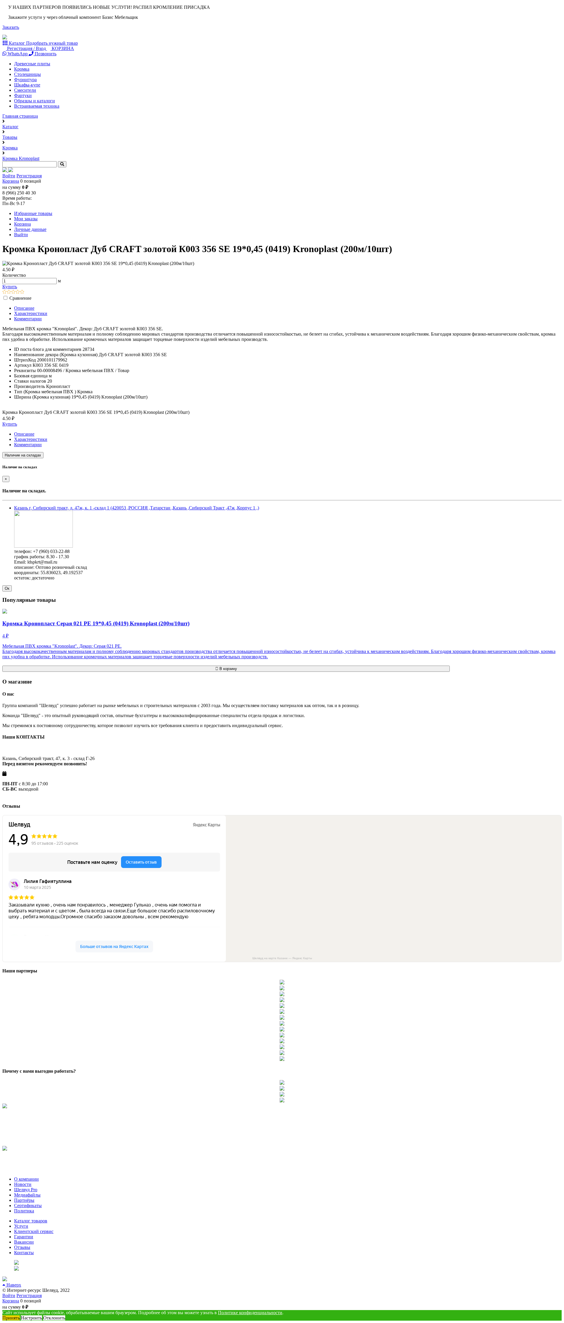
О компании (26, 1179)
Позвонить (44, 53)
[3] (13, 292)
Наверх (13, 1284)
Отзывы (22, 1247)
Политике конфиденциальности (250, 1312)
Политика (24, 1210)
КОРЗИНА (62, 48)
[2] (9, 292)
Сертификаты (28, 1205)
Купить (9, 286)
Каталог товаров (30, 1220)
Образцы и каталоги (34, 100)
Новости (22, 1184)
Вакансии (24, 1241)
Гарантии (23, 1236)
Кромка (21, 68)
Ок (7, 588)
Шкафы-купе (27, 84)
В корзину (227, 669)
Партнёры (24, 1200)
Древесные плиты (32, 63)
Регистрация (29, 175)
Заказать (10, 27)
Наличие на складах (23, 455)
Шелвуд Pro (25, 1189)
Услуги (21, 1226)
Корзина (10, 181)
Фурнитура (25, 79)
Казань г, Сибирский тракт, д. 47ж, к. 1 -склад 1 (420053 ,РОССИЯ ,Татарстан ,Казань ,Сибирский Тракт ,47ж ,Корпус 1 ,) (136, 507)
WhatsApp (17, 53)
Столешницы (27, 74)
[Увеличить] (43, 546)
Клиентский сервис (33, 1231)
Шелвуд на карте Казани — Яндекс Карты (282, 958)
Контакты (24, 1252)
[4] (18, 292)
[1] (4, 292)
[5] (22, 292)
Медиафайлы (27, 1194)
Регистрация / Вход (26, 48)
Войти (8, 175)
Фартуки (23, 95)
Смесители (25, 90)
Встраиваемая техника (36, 106)
